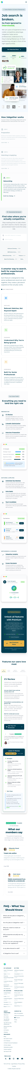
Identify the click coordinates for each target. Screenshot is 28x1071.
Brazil (7, 1006)
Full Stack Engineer (19, 987)
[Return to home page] (2, 2)
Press (15, 1019)
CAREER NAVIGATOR (22, 671)
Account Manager (18, 984)
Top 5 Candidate (11, 502)
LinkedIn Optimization (13, 423)
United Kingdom (8, 999)
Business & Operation (8, 985)
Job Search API (7, 1051)
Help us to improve (19, 1015)
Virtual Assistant (18, 1003)
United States (7, 993)
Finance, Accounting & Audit (8, 977)
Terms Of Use (7, 1063)
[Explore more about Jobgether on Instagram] (13, 1059)
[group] (14, 857)
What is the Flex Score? (8, 1027)
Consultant (18, 974)
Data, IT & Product (8, 971)
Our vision (6, 1017)
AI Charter (6, 1030)
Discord (18, 1017)
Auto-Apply (9, 491)
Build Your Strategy (8, 196)
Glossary (6, 1032)
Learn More (4, 142)
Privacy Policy (21, 1063)
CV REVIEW (3, 671)
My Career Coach (8, 1038)
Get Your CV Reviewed (12, 726)
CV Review (9, 414)
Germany (8, 1004)
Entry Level (18, 992)
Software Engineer (19, 971)
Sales (7, 974)
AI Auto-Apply (7, 1045)
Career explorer (7, 1049)
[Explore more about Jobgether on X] (5, 1059)
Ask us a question (18, 1013)
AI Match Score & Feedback (10, 1042)
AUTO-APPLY (9, 671)
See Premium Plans (14, 643)
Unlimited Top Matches (13, 480)
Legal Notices (14, 1063)
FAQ (15, 1021)
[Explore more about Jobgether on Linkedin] (9, 1059)
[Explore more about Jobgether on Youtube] (18, 1059)
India (7, 996)
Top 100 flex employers (6, 1020)
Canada (7, 1002)
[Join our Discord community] (22, 1059)
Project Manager (18, 980)
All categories (7, 988)
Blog (5, 1036)
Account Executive (19, 976)
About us (6, 1014)
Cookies (14, 1066)
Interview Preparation (13, 432)
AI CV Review (7, 1040)
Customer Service (8, 982)
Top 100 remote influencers (7, 1023)
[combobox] (14, 235)
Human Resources (19, 999)
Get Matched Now (13, 49)
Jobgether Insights (12, 554)
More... (22, 259)
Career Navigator (11, 563)
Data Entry (18, 1005)
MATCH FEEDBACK (15, 671)
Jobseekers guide (8, 1047)
